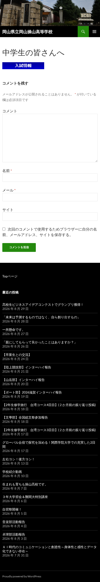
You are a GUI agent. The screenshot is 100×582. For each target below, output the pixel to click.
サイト (7, 209)
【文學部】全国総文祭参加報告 (25, 417)
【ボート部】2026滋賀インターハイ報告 (32, 392)
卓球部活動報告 (13, 534)
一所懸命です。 (13, 330)
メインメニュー (94, 31)
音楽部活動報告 (13, 522)
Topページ (9, 276)
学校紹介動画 (12, 472)
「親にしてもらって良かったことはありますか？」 (39, 342)
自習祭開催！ (12, 509)
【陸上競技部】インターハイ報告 (26, 367)
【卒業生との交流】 (17, 355)
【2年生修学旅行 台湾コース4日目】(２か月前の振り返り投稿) (49, 405)
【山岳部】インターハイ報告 (23, 380)
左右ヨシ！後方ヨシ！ (18, 459)
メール (9, 190)
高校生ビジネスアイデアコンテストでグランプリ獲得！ (43, 304)
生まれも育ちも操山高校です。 (25, 484)
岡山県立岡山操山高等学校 (27, 31)
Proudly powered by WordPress (21, 576)
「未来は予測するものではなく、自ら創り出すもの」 (41, 317)
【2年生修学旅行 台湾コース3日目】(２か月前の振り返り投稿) (49, 430)
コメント (9, 111)
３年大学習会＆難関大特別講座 (25, 497)
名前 (7, 170)
